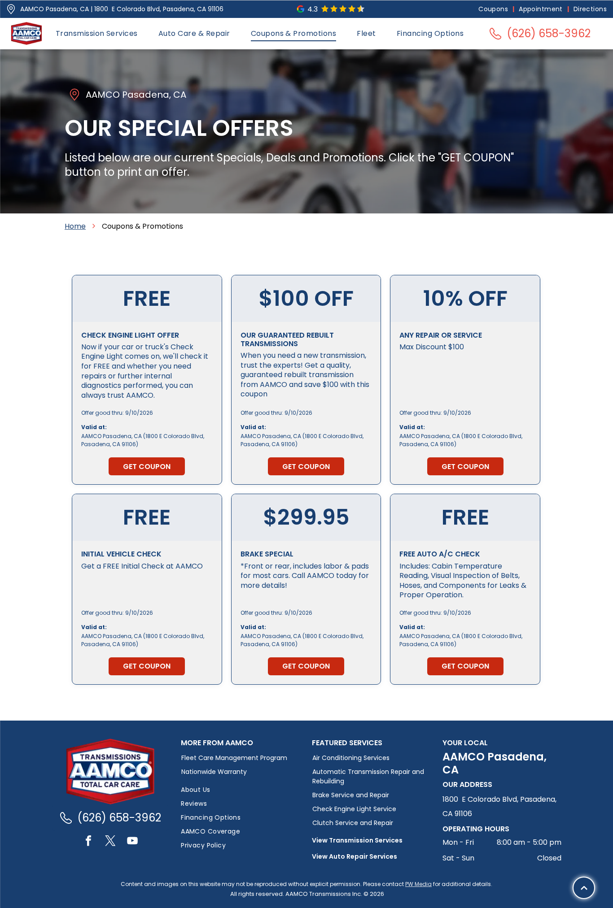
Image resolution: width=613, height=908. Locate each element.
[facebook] (88, 842)
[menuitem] (494, 9)
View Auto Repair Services (354, 856)
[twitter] (110, 842)
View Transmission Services (357, 840)
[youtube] (132, 842)
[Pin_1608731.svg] (11, 9)
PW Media (418, 884)
